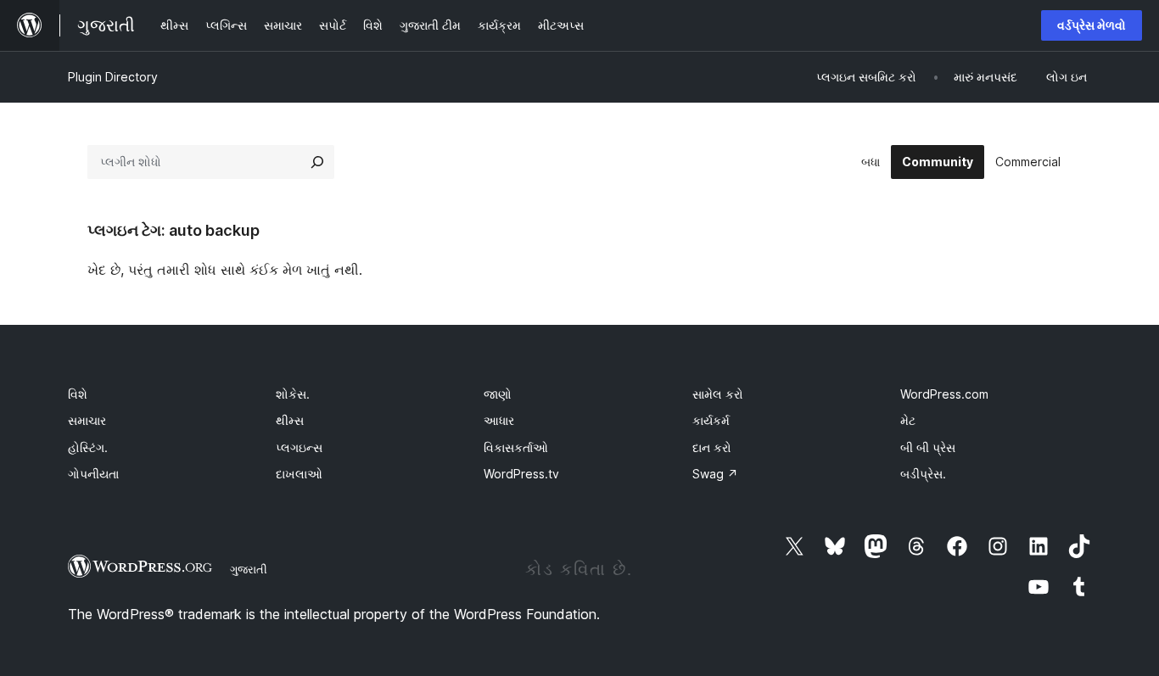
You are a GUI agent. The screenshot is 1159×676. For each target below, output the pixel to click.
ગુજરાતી (248, 569)
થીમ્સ (290, 420)
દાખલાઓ (299, 473)
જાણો (498, 394)
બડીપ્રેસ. (923, 473)
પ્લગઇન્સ (299, 447)
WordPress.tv (521, 473)
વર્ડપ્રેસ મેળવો (1091, 25)
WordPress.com (944, 394)
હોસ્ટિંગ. (88, 447)
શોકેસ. (293, 394)
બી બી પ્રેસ (927, 447)
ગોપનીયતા (93, 473)
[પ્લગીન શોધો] (317, 162)
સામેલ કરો (717, 394)
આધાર (499, 420)
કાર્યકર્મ (711, 420)
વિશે (77, 394)
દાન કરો (711, 447)
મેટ (907, 420)
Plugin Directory (113, 77)
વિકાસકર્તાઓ (516, 447)
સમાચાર (87, 420)
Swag (715, 473)
